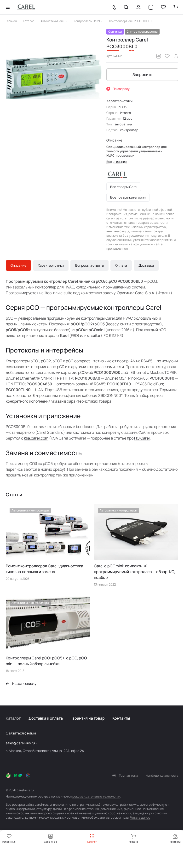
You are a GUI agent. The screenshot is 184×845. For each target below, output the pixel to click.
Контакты (121, 718)
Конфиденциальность (162, 775)
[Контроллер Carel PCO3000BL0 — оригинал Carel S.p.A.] (54, 77)
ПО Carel (142, 438)
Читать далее (140, 817)
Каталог (13, 718)
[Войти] (138, 7)
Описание (18, 265)
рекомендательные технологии (96, 796)
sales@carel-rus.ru (20, 743)
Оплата (121, 265)
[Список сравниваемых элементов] (151, 7)
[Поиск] (126, 7)
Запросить (142, 74)
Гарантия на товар (87, 718)
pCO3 (122, 107)
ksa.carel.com (36, 438)
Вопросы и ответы (89, 265)
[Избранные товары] (163, 7)
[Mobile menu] (7, 7)
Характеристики (51, 265)
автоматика (123, 124)
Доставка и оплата (46, 718)
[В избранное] (167, 56)
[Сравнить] (158, 56)
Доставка (146, 265)
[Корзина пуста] (175, 7)
